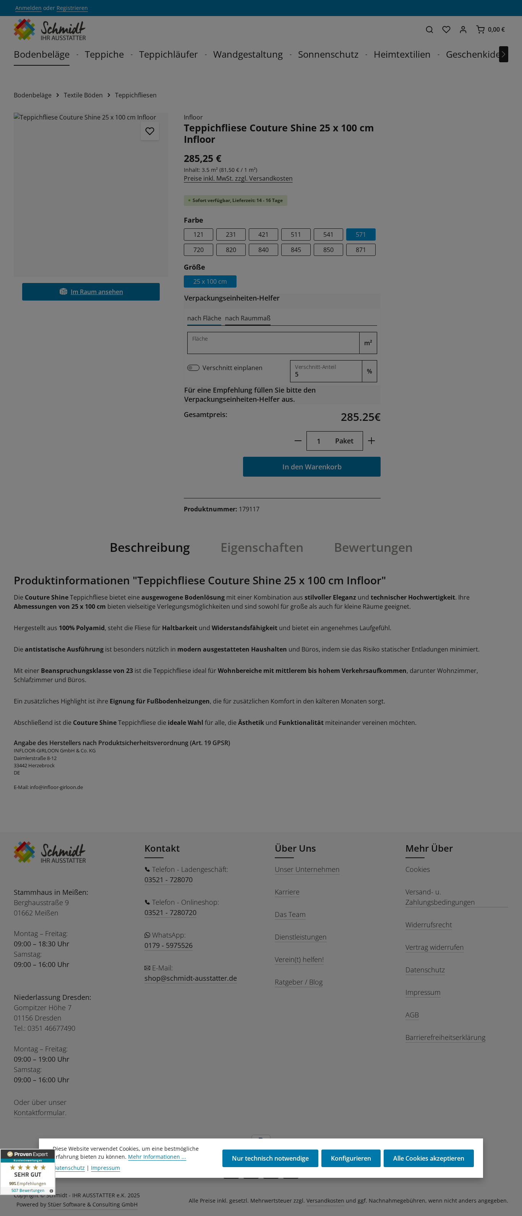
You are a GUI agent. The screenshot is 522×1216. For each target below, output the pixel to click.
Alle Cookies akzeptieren (428, 1158)
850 (328, 250)
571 (361, 234)
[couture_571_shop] (91, 195)
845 (296, 250)
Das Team (290, 914)
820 (231, 250)
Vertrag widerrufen (434, 947)
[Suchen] (429, 29)
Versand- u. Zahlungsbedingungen (440, 897)
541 (328, 234)
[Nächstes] (503, 54)
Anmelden (28, 8)
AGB (412, 1014)
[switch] (193, 368)
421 (263, 234)
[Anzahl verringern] (298, 441)
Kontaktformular (39, 1112)
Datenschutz (425, 969)
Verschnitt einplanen (233, 368)
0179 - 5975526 (168, 945)
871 (361, 250)
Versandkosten (325, 1200)
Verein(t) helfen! (299, 959)
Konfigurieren (351, 1158)
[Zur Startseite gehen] (50, 29)
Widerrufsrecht (428, 924)
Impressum (423, 992)
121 (198, 234)
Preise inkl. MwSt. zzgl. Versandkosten (238, 178)
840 (263, 250)
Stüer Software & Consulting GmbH (93, 1204)
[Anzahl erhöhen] (372, 441)
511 (296, 234)
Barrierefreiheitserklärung (445, 1037)
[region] (91, 195)
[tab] (204, 318)
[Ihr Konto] (463, 29)
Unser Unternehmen (307, 869)
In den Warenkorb (312, 466)
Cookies (417, 869)
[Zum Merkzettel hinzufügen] (150, 131)
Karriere (287, 891)
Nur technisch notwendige (270, 1158)
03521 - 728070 (168, 879)
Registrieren (72, 8)
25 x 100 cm (210, 281)
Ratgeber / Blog (299, 981)
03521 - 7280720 (170, 912)
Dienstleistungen (301, 936)
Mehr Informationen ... (157, 1156)
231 (231, 234)
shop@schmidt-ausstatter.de (190, 978)
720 (198, 250)
